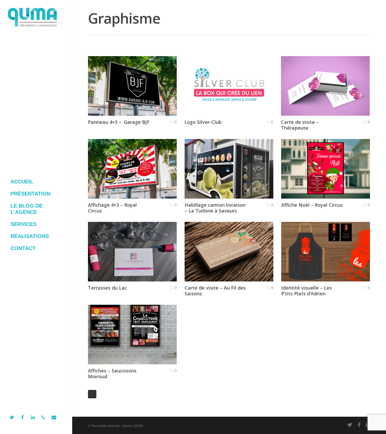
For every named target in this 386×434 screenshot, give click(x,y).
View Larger (117, 81)
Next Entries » (92, 394)
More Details (147, 81)
